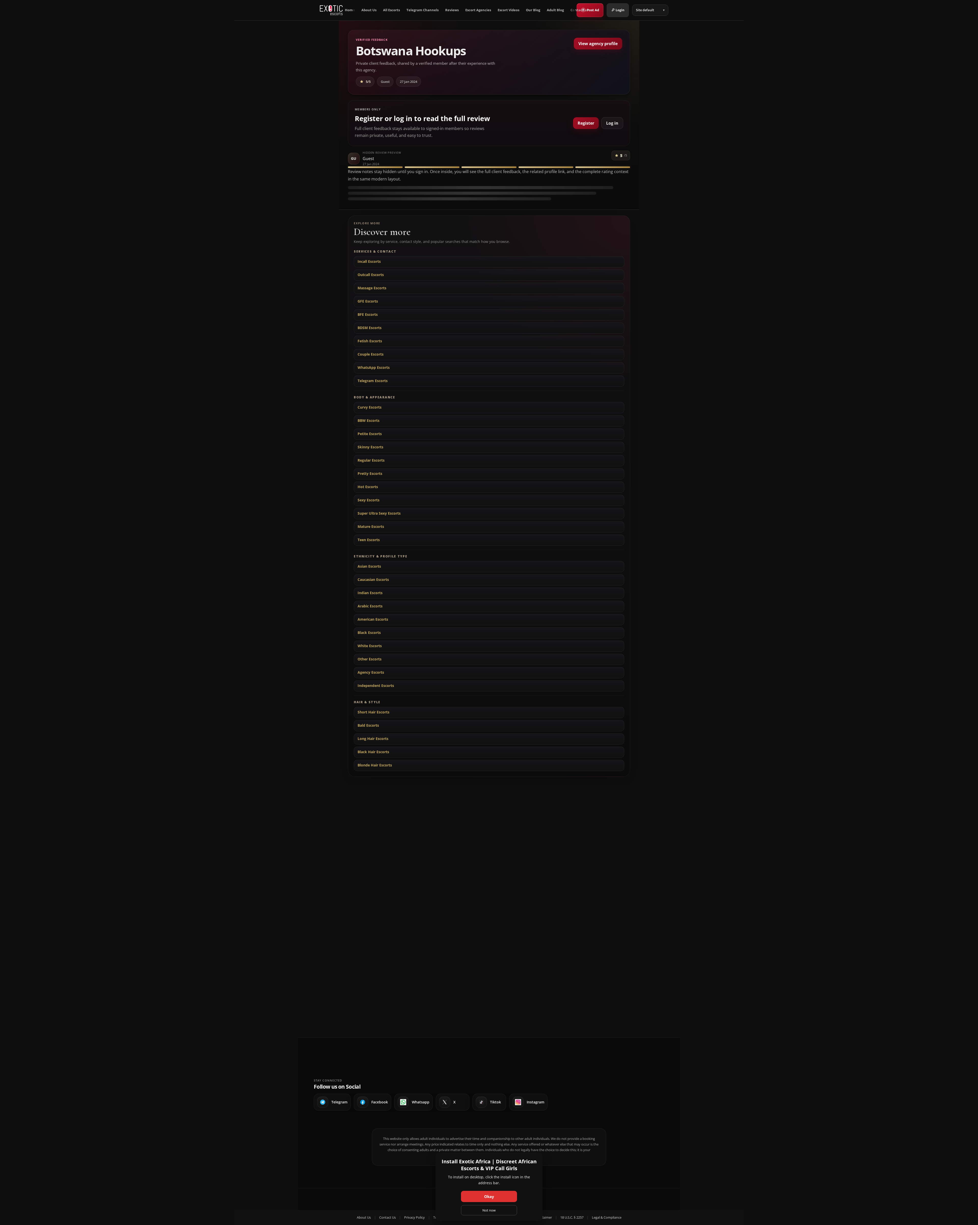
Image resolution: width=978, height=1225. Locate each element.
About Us (368, 10)
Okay (489, 1196)
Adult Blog (555, 10)
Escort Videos (508, 10)
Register (586, 123)
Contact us (579, 10)
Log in (612, 123)
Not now (489, 1210)
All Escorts (391, 10)
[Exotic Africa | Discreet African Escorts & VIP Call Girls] (331, 10)
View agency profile (598, 43)
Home (350, 10)
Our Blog (533, 10)
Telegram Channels (422, 10)
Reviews (452, 10)
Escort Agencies (478, 10)
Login (620, 10)
